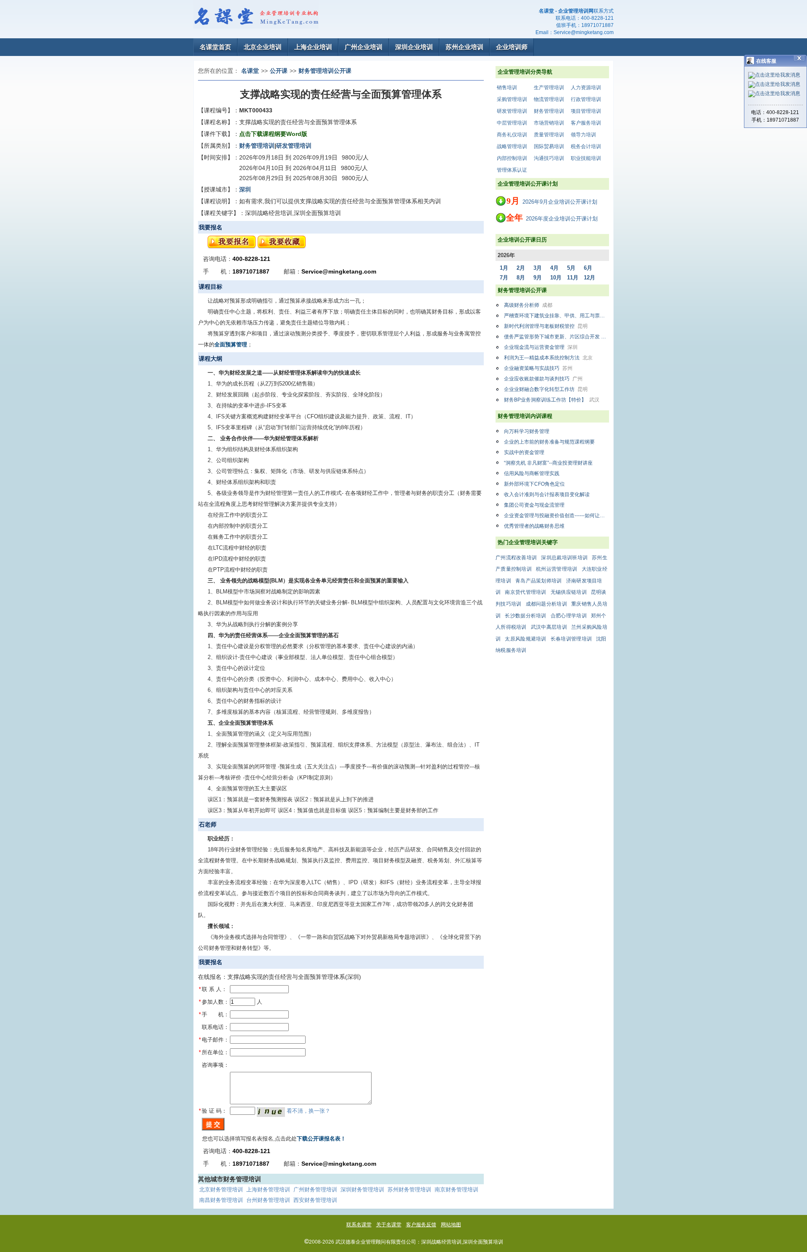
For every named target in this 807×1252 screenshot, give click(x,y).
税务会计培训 (586, 146)
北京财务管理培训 (221, 1189)
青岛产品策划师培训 (538, 581)
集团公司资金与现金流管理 (534, 505)
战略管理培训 (512, 146)
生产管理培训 (549, 87)
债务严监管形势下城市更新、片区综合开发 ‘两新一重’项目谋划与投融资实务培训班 (556, 337)
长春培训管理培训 (571, 639)
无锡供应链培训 (569, 592)
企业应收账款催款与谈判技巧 (543, 379)
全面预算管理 (230, 344)
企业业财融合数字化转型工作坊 (546, 389)
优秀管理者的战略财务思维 (534, 526)
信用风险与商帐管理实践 (531, 473)
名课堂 (250, 70)
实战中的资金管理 (524, 452)
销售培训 (507, 87)
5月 (571, 268)
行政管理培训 (586, 99)
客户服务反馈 (421, 1225)
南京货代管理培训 (525, 592)
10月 (556, 277)
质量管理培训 (549, 135)
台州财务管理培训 (268, 1200)
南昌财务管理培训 (221, 1200)
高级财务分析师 (528, 305)
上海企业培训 (313, 47)
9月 (537, 277)
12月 (589, 277)
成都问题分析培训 (546, 604)
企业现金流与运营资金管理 (541, 347)
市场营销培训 (549, 123)
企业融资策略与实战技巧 (538, 368)
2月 (521, 268)
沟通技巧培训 (549, 158)
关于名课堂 (388, 1225)
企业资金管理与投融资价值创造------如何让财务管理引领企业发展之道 (556, 515)
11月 (572, 277)
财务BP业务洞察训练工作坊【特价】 (551, 400)
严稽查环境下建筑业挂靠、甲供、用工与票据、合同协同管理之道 (556, 316)
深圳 (245, 189)
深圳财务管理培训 (362, 1189)
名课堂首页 (215, 47)
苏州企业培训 (464, 47)
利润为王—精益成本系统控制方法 (548, 358)
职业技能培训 (586, 158)
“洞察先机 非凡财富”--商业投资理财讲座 (548, 463)
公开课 (278, 70)
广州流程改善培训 (516, 558)
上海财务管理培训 (268, 1189)
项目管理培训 (586, 111)
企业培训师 (511, 47)
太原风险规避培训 (525, 639)
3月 (537, 268)
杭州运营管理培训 (556, 569)
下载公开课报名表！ (321, 1138)
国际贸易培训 (549, 146)
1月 (504, 268)
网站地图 (451, 1225)
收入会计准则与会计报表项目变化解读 (547, 494)
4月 (554, 268)
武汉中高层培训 (549, 627)
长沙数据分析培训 (525, 616)
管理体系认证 (512, 170)
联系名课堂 (359, 1225)
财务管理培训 (549, 111)
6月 (588, 268)
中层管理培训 (512, 123)
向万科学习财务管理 (526, 431)
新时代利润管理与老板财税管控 (546, 326)
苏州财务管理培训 (409, 1189)
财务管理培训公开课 (324, 70)
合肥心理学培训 (569, 616)
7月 (504, 277)
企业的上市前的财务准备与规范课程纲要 (549, 442)
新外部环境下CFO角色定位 (534, 484)
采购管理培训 (512, 99)
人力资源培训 (586, 87)
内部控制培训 (512, 158)
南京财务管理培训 (456, 1189)
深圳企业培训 (414, 47)
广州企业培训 (363, 47)
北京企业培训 (263, 47)
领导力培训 (583, 135)
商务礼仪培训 (512, 135)
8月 (521, 277)
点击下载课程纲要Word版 (273, 133)
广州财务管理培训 (315, 1189)
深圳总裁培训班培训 (564, 558)
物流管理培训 (549, 99)
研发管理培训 (512, 111)
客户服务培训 (586, 123)
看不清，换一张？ (308, 1111)
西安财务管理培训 (315, 1200)
